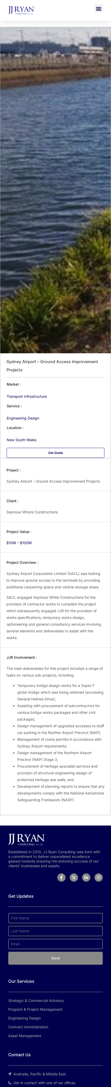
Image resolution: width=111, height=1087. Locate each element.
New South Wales (21, 440)
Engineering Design (23, 418)
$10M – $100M (19, 543)
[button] (98, 8)
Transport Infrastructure (27, 396)
